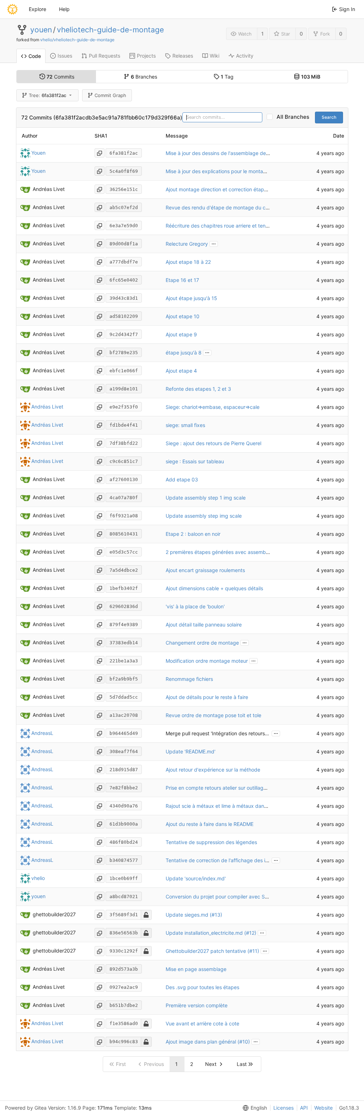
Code (34, 56)
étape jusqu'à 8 (184, 353)
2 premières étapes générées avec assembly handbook (230, 552)
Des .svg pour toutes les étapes (202, 987)
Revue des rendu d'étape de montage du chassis (223, 207)
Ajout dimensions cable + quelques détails (214, 588)
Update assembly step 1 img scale (206, 498)
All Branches (295, 117)
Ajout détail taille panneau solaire (204, 624)
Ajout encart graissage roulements (205, 570)
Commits (60, 77)
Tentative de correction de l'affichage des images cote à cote (237, 860)
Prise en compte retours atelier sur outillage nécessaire (229, 788)
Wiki (214, 56)
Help (64, 9)
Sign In (347, 9)
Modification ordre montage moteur (207, 661)
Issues (65, 56)
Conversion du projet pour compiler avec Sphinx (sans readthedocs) (245, 896)
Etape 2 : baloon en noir (193, 534)
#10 (243, 1042)
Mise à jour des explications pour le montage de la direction (235, 171)
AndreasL (42, 733)
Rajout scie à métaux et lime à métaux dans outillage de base (237, 806)
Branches (144, 77)
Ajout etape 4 (181, 371)
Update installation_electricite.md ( (206, 933)
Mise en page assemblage (196, 969)
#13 (216, 915)
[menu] (253, 1108)
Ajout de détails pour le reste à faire (207, 697)
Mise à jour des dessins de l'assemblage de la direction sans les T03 (245, 153)
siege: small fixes (185, 425)
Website (323, 1108)
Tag (227, 77)
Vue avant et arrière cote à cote (202, 1023)
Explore (37, 9)
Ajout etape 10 (182, 316)
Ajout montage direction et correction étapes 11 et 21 (227, 189)
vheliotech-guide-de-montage (110, 29)
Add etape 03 (182, 479)
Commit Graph (110, 95)
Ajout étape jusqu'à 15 (191, 298)
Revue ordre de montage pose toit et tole (213, 715)
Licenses (283, 1108)
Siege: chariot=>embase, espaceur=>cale (212, 407)
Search (329, 117)
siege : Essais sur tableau (195, 461)
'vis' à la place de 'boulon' (195, 606)
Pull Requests (104, 56)
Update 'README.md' (190, 751)
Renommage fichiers (189, 679)
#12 (250, 933)
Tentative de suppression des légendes (211, 842)
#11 (253, 951)
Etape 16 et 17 (182, 280)
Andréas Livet (47, 407)
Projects (146, 56)
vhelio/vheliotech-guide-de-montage (77, 39)
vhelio (38, 878)
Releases (182, 56)
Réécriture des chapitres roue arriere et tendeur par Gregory (236, 226)
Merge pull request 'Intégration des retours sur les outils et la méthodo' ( (249, 733)
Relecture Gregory (187, 244)
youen (41, 29)
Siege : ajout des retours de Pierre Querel (213, 443)
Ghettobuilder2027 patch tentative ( (207, 951)
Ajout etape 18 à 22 (188, 262)
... (214, 243)
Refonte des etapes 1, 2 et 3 (198, 389)
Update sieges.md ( (189, 915)
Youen (38, 153)
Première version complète (197, 1005)
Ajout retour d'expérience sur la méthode (213, 770)
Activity (244, 56)
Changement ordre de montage (202, 643)
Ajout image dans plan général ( (202, 1042)
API (304, 1108)
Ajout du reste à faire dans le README (209, 824)
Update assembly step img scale (204, 516)
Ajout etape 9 (181, 334)
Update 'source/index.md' (196, 878)
